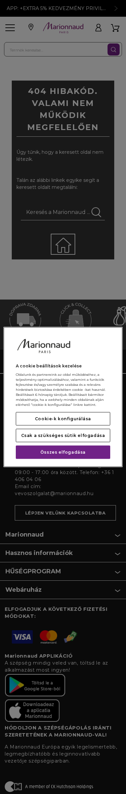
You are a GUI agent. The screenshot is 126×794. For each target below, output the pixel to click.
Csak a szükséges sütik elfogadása (63, 435)
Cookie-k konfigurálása (63, 418)
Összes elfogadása (63, 452)
